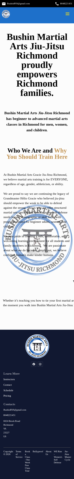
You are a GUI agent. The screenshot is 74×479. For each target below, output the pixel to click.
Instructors (9, 379)
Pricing (7, 395)
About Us (48, 452)
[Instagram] (40, 364)
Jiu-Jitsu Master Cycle (68, 455)
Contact (7, 384)
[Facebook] (33, 364)
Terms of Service (19, 454)
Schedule (8, 390)
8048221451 (66, 3)
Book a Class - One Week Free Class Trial (27, 461)
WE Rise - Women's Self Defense (58, 457)
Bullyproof (38, 451)
